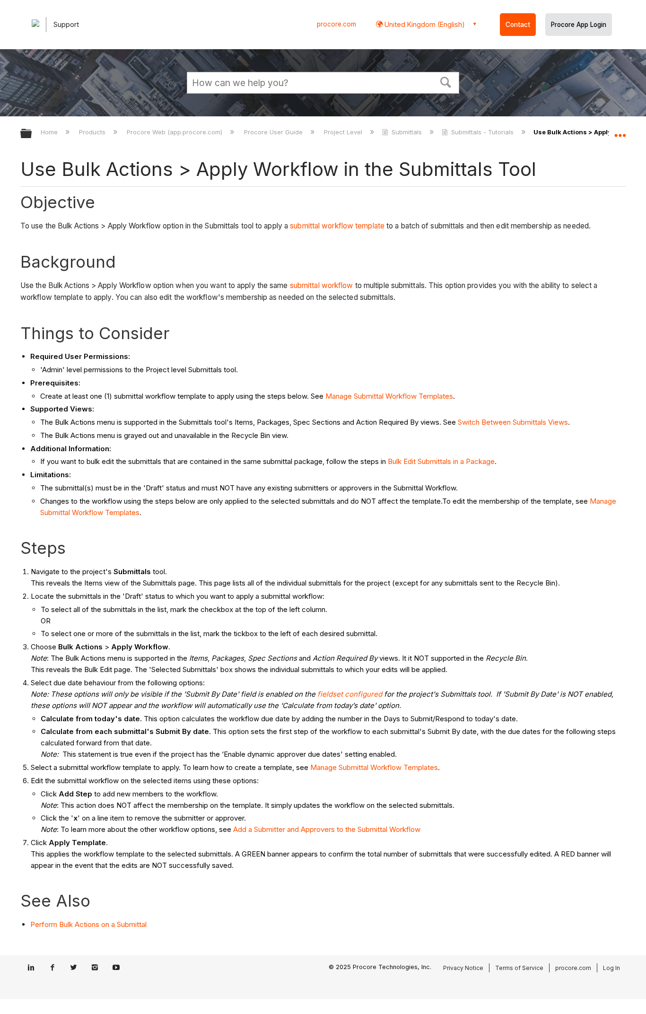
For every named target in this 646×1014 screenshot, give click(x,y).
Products (93, 132)
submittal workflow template (337, 225)
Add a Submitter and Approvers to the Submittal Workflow (326, 829)
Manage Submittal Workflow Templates (389, 396)
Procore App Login (578, 24)
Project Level (344, 132)
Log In (611, 967)
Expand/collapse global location (620, 131)
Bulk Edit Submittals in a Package (441, 461)
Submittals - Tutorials (482, 132)
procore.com (336, 24)
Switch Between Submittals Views (513, 422)
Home (50, 132)
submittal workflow (321, 285)
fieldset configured (349, 694)
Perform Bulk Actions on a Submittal (88, 924)
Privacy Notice (463, 967)
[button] (446, 81)
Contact (518, 24)
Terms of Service (519, 967)
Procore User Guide (274, 132)
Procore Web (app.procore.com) (175, 132)
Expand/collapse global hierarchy (32, 134)
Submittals (407, 132)
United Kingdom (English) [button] (424, 24)
